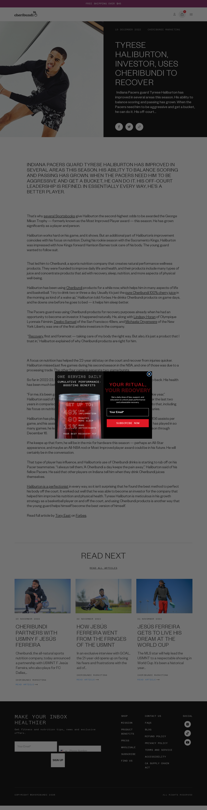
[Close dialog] (149, 374)
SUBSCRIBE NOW (127, 423)
